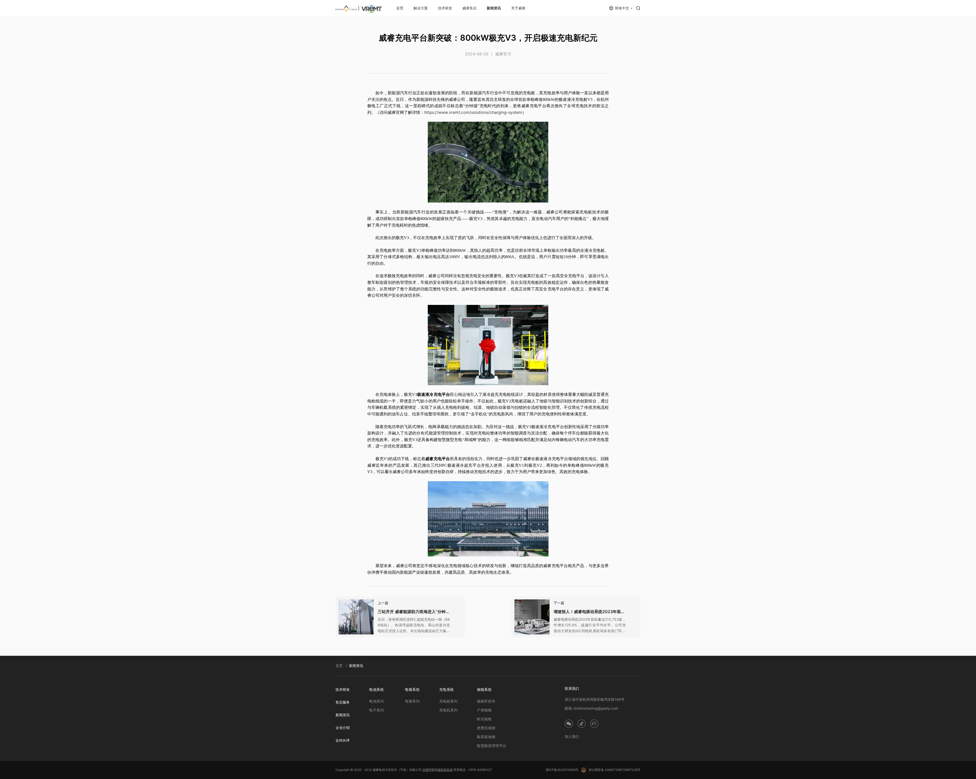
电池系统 (376, 689)
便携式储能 (486, 728)
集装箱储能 (486, 737)
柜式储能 (484, 719)
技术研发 (445, 8)
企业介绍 (343, 727)
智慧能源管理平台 (491, 745)
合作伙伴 (343, 740)
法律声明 (428, 770)
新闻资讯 (494, 8)
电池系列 (376, 701)
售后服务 (343, 702)
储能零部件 (486, 701)
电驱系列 (412, 701)
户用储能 (484, 710)
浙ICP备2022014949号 (562, 770)
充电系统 (446, 689)
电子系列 (376, 710)
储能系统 (484, 689)
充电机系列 (448, 710)
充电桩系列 (448, 701)
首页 (399, 8)
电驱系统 (412, 689)
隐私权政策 (445, 770)
